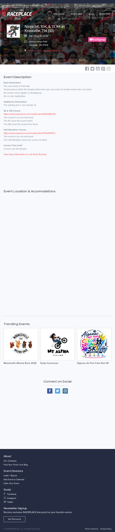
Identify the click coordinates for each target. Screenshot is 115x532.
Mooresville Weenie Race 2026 (20, 363)
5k (40, 50)
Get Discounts (14, 519)
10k (44, 50)
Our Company (10, 461)
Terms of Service (91, 529)
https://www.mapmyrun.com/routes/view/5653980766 (30, 114)
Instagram (11, 498)
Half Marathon (54, 50)
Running (33, 50)
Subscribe (104, 14)
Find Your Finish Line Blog (16, 464)
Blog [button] (91, 14)
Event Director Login (104, 6)
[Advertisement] (57, 173)
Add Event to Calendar (14, 479)
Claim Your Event (11, 483)
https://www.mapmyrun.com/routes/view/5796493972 (29, 133)
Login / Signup (10, 475)
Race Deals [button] (77, 14)
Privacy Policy (105, 529)
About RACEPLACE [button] (82, 6)
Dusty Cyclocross (49, 363)
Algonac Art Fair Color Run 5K (93, 363)
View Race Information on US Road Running (25, 154)
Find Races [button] (59, 14)
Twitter (10, 502)
